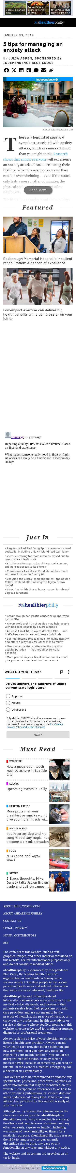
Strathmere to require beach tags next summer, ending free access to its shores (36, 564)
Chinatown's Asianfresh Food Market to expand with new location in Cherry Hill (36, 572)
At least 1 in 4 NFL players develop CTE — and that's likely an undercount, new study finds (36, 632)
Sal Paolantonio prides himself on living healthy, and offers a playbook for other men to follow (37, 640)
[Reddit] (29, 71)
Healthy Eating (19, 806)
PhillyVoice (10, 22)
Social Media (18, 828)
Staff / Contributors (19, 935)
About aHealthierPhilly (22, 913)
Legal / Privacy (15, 928)
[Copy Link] (51, 71)
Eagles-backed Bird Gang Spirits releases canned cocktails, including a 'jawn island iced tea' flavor (38, 549)
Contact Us (12, 920)
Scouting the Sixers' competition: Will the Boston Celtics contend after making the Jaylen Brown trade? (37, 582)
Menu (69, 22)
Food (12, 851)
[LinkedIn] (21, 71)
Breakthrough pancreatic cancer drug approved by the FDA (37, 617)
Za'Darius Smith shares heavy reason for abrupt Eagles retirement (37, 590)
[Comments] (36, 71)
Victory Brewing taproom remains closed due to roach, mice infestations (37, 557)
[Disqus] (38, 376)
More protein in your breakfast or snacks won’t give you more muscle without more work (36, 658)
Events (14, 783)
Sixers (13, 873)
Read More (38, 190)
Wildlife (15, 761)
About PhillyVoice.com (21, 906)
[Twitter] (14, 71)
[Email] (43, 71)
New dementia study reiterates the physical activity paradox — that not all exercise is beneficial (34, 649)
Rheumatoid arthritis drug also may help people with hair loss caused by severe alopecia (37, 625)
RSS (5, 942)
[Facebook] (6, 71)
